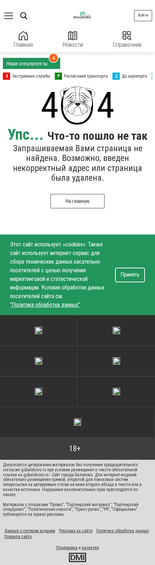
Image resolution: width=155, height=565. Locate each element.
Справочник (127, 44)
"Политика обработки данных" (45, 304)
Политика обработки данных (122, 530)
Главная (23, 44)
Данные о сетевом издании (29, 530)
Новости (73, 44)
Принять (130, 274)
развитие (90, 547)
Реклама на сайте (75, 530)
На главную (78, 201)
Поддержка (67, 547)
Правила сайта (18, 536)
